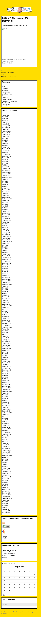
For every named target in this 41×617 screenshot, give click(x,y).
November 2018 (6, 281)
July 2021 (5, 224)
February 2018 (6, 297)
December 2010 (6, 450)
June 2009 (5, 482)
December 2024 (6, 151)
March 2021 (5, 231)
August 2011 (5, 436)
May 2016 (5, 334)
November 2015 (6, 345)
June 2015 (5, 354)
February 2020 (6, 254)
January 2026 (6, 127)
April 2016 (5, 336)
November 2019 (6, 259)
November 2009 (6, 473)
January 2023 (6, 192)
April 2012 (5, 421)
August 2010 (5, 457)
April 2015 (5, 357)
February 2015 (6, 361)
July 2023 (5, 181)
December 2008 (6, 493)
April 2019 (5, 272)
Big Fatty (23, 59)
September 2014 (7, 370)
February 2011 (6, 446)
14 (29, 581)
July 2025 (5, 138)
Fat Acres (5, 88)
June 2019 (5, 268)
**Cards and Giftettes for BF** (10, 550)
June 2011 (5, 439)
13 (24, 581)
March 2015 (5, 359)
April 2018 (5, 293)
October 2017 (6, 304)
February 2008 (6, 511)
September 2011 (6, 434)
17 (9, 584)
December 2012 (6, 407)
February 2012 (6, 425)
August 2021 (5, 222)
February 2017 (6, 318)
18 (14, 584)
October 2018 (6, 282)
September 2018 (7, 284)
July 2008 (5, 502)
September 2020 (7, 241)
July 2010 (5, 459)
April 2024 (5, 165)
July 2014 (5, 373)
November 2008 (6, 495)
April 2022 (5, 208)
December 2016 (6, 322)
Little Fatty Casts (7, 94)
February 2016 (6, 339)
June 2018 (5, 290)
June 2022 (5, 204)
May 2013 (5, 398)
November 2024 (6, 152)
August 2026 (5, 115)
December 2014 (6, 364)
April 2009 (5, 486)
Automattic (4, 613)
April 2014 (5, 379)
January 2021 (6, 234)
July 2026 (5, 117)
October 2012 (6, 411)
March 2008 (5, 509)
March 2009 (5, 487)
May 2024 (5, 163)
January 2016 (6, 341)
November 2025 (6, 131)
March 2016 (5, 338)
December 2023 (6, 172)
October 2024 (6, 154)
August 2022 (5, 200)
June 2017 (5, 311)
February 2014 (6, 382)
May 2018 (5, 291)
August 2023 (5, 179)
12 (19, 581)
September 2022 (7, 199)
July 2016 (5, 331)
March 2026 (5, 124)
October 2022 (6, 197)
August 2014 (5, 372)
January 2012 (6, 427)
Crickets (10, 61)
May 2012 (5, 420)
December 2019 (6, 257)
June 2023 (5, 183)
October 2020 (6, 240)
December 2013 (6, 386)
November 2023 (6, 174)
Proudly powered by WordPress (10, 612)
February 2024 (6, 168)
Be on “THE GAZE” (7, 552)
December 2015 (6, 343)
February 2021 (6, 233)
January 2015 (6, 363)
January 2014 (6, 384)
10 (9, 581)
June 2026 (5, 118)
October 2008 (6, 496)
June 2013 (5, 397)
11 (14, 581)
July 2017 (5, 309)
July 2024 (5, 159)
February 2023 (6, 190)
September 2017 (7, 306)
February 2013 (6, 404)
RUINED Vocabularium (8, 555)
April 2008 (5, 507)
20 (24, 584)
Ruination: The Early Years (10, 101)
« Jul (3, 595)
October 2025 (6, 133)
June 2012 (5, 418)
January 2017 (6, 320)
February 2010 (6, 468)
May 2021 (5, 227)
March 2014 (5, 380)
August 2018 (5, 286)
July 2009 (5, 480)
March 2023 (5, 188)
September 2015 (7, 348)
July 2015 (5, 352)
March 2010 (5, 466)
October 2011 (6, 432)
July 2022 (5, 202)
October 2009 (6, 475)
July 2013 (5, 395)
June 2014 (5, 375)
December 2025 (6, 129)
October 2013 (6, 389)
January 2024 (6, 170)
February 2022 (6, 211)
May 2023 (5, 184)
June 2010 (5, 461)
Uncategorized (6, 104)
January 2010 (6, 470)
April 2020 (5, 250)
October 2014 (6, 368)
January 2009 (6, 491)
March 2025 (5, 145)
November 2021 (6, 216)
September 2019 (7, 263)
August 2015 (5, 350)
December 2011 (6, 429)
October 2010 (6, 454)
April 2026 (5, 122)
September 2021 (7, 220)
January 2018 (6, 298)
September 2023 (7, 177)
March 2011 (5, 445)
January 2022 (6, 213)
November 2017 (6, 302)
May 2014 (5, 377)
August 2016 (5, 329)
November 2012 (6, 409)
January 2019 (6, 277)
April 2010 (5, 464)
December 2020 (6, 236)
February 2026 (6, 126)
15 (34, 581)
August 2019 (5, 265)
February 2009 (6, 489)
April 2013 (5, 400)
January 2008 (6, 512)
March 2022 (5, 209)
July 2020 (5, 245)
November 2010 (6, 452)
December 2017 (6, 300)
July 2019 (5, 266)
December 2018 (6, 279)
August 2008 (5, 500)
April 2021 (5, 229)
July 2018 (5, 288)
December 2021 (6, 215)
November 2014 (6, 366)
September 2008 (7, 498)
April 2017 (5, 315)
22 (34, 584)
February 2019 (6, 275)
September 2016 (7, 327)
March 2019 (5, 274)
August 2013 (5, 393)
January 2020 (6, 256)
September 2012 (7, 413)
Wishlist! (4, 557)
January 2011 (6, 448)
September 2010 (7, 455)
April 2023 (5, 186)
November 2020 (6, 238)
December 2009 (6, 471)
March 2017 (5, 316)
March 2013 (5, 402)
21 (29, 584)
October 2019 (6, 261)
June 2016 (5, 332)
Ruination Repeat (7, 99)
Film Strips (5, 90)
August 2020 (5, 243)
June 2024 (5, 161)
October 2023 (6, 175)
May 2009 (5, 484)
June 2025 (5, 140)
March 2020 (5, 252)
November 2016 (6, 323)
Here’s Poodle (6, 92)
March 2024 (5, 167)
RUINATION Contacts (8, 553)
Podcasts (5, 97)
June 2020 (5, 247)
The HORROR (6, 103)
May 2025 (5, 142)
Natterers (4, 96)
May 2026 (5, 120)
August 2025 (5, 136)
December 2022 (6, 193)
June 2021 (5, 225)
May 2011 (5, 441)
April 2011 (5, 443)
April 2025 (5, 143)
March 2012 (5, 423)
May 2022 (5, 206)
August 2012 (5, 414)
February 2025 (6, 147)
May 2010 (5, 462)
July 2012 (5, 416)
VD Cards (9, 63)
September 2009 (7, 477)
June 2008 (5, 503)
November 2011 (6, 430)
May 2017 (5, 313)
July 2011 (5, 438)
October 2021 (6, 218)
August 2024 (5, 158)
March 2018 (5, 295)
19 (19, 584)
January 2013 (6, 405)
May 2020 (5, 249)
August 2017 (5, 307)
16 (4, 584)
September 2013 (7, 391)
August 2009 (5, 479)
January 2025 (6, 149)
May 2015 (5, 356)
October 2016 (6, 325)
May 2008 (5, 505)
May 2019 (5, 270)
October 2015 (6, 347)
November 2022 (6, 195)
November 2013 (6, 388)
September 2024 (7, 156)
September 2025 (7, 134)
